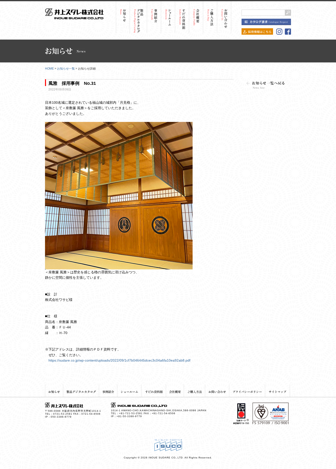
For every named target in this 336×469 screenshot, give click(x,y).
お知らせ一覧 (66, 68)
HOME (49, 68)
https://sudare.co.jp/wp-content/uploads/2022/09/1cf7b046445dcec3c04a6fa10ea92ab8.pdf (119, 360)
